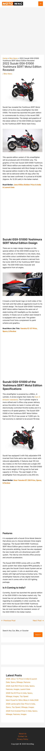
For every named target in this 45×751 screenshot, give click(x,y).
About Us (22, 734)
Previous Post (8, 620)
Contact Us (22, 736)
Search (38, 635)
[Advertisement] (22, 29)
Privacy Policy (22, 739)
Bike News (13, 58)
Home (5, 58)
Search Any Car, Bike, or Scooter (16, 631)
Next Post (38, 620)
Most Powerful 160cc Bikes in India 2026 (22, 700)
